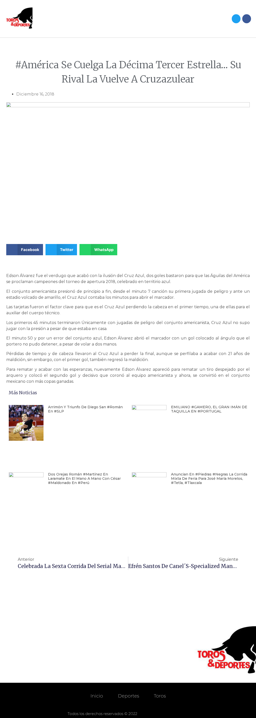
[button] (172, 18)
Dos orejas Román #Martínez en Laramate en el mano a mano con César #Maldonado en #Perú (84, 478)
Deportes (128, 696)
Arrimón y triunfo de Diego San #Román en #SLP (85, 409)
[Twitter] (236, 18)
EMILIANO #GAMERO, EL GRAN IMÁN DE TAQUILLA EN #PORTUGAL (209, 409)
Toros (160, 696)
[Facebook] (246, 18)
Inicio (96, 696)
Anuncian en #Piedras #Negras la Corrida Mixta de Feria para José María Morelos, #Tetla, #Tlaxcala (209, 478)
